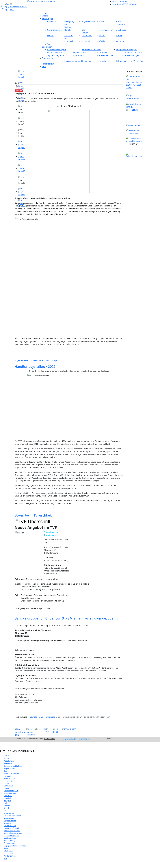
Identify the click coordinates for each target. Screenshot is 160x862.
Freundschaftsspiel (133, 52)
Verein (45, 15)
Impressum (84, 738)
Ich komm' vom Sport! (91, 49)
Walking (102, 41)
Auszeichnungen (132, 55)
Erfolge (53, 360)
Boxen (101, 21)
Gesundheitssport (55, 30)
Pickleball (68, 41)
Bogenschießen (88, 21)
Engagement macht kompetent (78, 61)
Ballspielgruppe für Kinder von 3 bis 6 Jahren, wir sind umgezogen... (66, 618)
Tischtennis (87, 35)
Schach (50, 35)
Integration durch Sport (126, 49)
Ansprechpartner (54, 52)
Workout (120, 41)
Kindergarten (48, 64)
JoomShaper (49, 738)
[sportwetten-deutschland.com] (134, 139)
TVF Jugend (121, 61)
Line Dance (121, 30)
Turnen (119, 35)
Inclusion (103, 61)
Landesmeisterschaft (39, 360)
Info (44, 66)
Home (44, 13)
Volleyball (86, 41)
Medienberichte (106, 55)
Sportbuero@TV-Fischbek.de (125, 4)
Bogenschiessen (22, 360)
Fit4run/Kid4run (80, 55)
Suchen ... (19, 83)
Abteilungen (47, 18)
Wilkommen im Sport (56, 49)
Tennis (102, 35)
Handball (68, 30)
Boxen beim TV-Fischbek (33, 515)
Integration (47, 47)
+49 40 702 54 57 (119, 1)
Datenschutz (69, 738)
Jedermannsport (106, 30)
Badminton (52, 21)
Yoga (49, 44)
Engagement (47, 58)
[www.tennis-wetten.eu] (134, 131)
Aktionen (103, 52)
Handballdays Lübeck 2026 (35, 366)
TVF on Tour (138, 61)
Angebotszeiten (80, 52)
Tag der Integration (55, 55)
